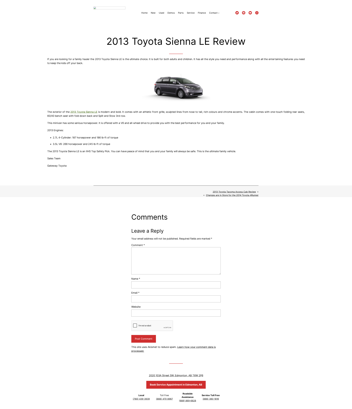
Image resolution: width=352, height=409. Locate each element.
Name (135, 278)
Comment (138, 245)
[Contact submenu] (218, 13)
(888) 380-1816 (211, 398)
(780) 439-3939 (141, 398)
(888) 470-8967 (164, 398)
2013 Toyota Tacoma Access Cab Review (234, 191)
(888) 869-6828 (187, 400)
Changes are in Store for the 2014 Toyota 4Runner (232, 195)
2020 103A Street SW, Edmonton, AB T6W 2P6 (176, 375)
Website (136, 306)
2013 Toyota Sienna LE (83, 111)
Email (135, 292)
